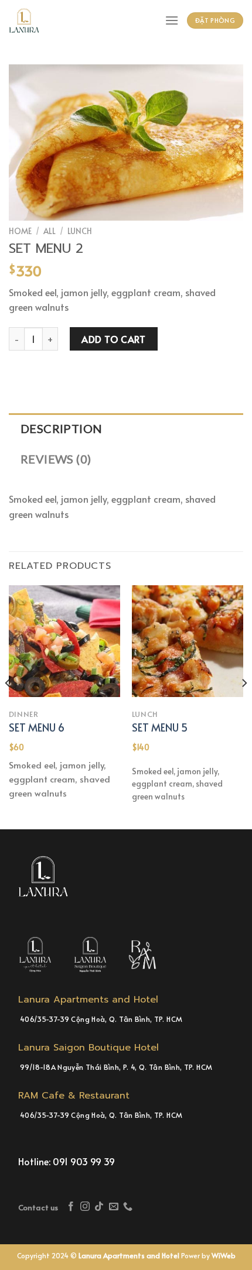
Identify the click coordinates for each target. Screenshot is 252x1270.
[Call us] (127, 1207)
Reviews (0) (56, 459)
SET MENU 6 (36, 727)
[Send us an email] (113, 1207)
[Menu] (172, 20)
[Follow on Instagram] (85, 1207)
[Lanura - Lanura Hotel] (29, 20)
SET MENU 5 (160, 727)
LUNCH (79, 230)
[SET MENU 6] (64, 640)
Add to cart (113, 338)
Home (20, 230)
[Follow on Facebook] (71, 1207)
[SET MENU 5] (187, 640)
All (49, 230)
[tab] (126, 428)
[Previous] (8, 706)
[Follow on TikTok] (99, 1207)
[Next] (244, 706)
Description (61, 428)
